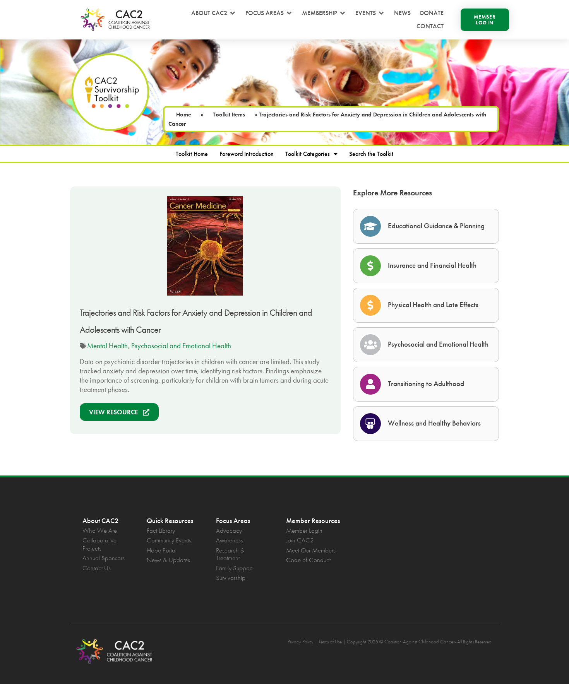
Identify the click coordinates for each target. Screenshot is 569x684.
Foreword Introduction (246, 154)
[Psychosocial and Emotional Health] (370, 344)
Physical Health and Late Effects (433, 305)
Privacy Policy (301, 641)
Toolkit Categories (307, 154)
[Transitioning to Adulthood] (370, 384)
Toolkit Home (192, 154)
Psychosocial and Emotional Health (181, 346)
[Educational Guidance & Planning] (370, 226)
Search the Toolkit (371, 154)
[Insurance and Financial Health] (370, 265)
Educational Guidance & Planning (436, 226)
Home (183, 114)
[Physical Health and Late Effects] (370, 305)
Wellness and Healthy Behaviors (434, 423)
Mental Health (107, 346)
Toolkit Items (229, 114)
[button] (214, 13)
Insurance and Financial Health (432, 265)
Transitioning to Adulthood (426, 383)
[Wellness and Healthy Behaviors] (370, 423)
